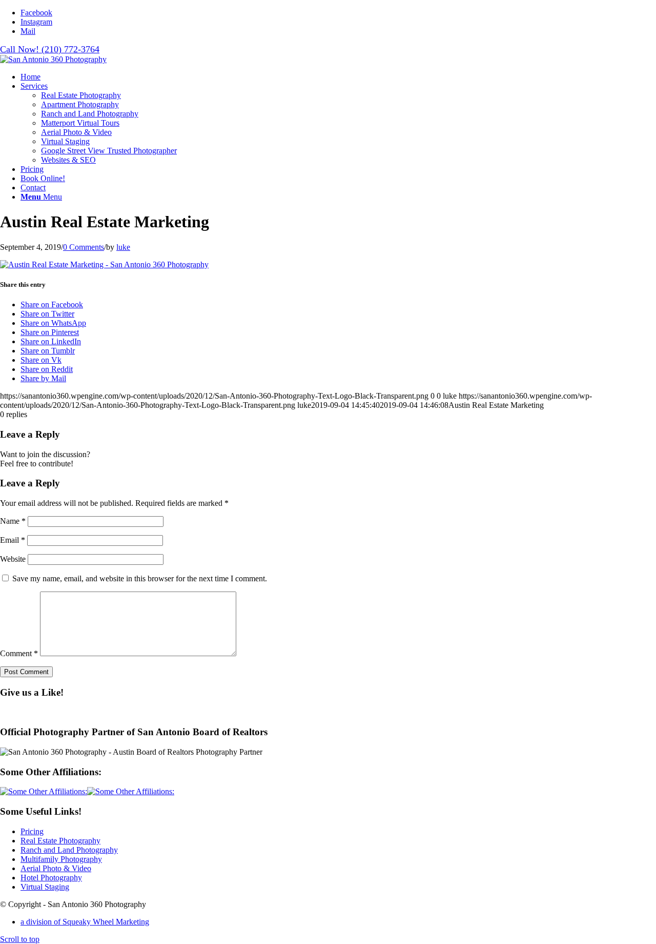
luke (123, 247)
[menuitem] (338, 77)
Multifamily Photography (61, 859)
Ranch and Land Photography (69, 849)
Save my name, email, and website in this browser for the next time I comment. (139, 578)
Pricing (32, 831)
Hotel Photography (51, 877)
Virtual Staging (44, 886)
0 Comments (83, 247)
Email (12, 540)
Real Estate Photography (60, 840)
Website (13, 559)
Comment (19, 653)
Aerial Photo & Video (55, 868)
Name (13, 521)
